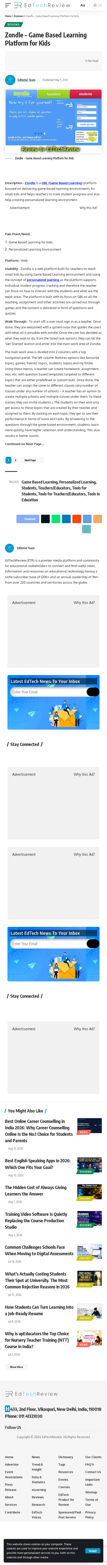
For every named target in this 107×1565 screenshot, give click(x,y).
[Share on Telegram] (54, 57)
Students (29, 487)
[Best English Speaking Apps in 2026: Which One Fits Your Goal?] (89, 1165)
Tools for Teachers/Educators (62, 493)
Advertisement (20, 207)
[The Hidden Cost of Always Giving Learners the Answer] (89, 1191)
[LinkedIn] (100, 548)
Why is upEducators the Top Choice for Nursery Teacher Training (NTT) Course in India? (37, 1340)
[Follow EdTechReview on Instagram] (53, 755)
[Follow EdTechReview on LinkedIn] (66, 755)
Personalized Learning (77, 482)
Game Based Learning (39, 482)
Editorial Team (26, 80)
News (84, 1132)
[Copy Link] (70, 57)
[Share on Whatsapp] (31, 57)
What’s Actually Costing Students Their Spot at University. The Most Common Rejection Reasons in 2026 (37, 1280)
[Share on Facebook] (16, 57)
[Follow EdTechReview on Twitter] (27, 755)
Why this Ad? (88, 207)
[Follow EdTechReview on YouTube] (40, 755)
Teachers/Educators (54, 487)
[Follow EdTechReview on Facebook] (14, 755)
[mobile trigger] (9, 5)
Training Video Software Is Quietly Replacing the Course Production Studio (36, 1220)
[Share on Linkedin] (39, 57)
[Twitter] (94, 548)
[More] (16, 65)
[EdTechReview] (42, 5)
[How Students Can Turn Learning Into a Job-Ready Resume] (89, 1311)
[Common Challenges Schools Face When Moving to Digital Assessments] (89, 1251)
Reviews (13, 24)
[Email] (62, 57)
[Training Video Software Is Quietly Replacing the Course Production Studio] (89, 1218)
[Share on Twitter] (23, 57)
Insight (85, 1198)
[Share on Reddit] (47, 57)
